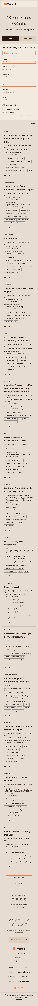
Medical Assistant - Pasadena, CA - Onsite (15, 439)
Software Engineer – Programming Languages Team (16, 682)
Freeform (7, 285)
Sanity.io (7, 774)
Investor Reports (24, 982)
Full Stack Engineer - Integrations (14, 543)
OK (19, 1001)
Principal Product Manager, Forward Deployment (17, 635)
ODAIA (6, 334)
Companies (28, 38)
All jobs (16, 109)
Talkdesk (7, 723)
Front (6, 538)
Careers (24, 977)
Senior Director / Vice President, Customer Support (19, 188)
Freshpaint (8, 583)
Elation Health (9, 183)
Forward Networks (10, 675)
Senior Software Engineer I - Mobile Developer (18, 728)
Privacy (16, 908)
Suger (6, 132)
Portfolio (11, 977)
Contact (11, 982)
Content (24, 967)
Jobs (10, 38)
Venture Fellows (24, 972)
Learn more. (23, 997)
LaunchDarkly (9, 235)
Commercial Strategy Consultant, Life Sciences (17, 339)
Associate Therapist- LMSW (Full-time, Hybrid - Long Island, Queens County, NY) (18, 388)
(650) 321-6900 (20, 958)
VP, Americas (10, 238)
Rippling (7, 484)
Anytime (10, 112)
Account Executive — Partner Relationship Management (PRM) (18, 138)
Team (11, 972)
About (11, 967)
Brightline (7, 381)
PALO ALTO (21, 953)
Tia (5, 434)
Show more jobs (19, 878)
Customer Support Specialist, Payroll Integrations (19, 490)
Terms (22, 908)
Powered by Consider (28, 116)
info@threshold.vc (19, 961)
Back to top (20, 883)
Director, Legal (11, 587)
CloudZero (8, 828)
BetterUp (7, 630)
